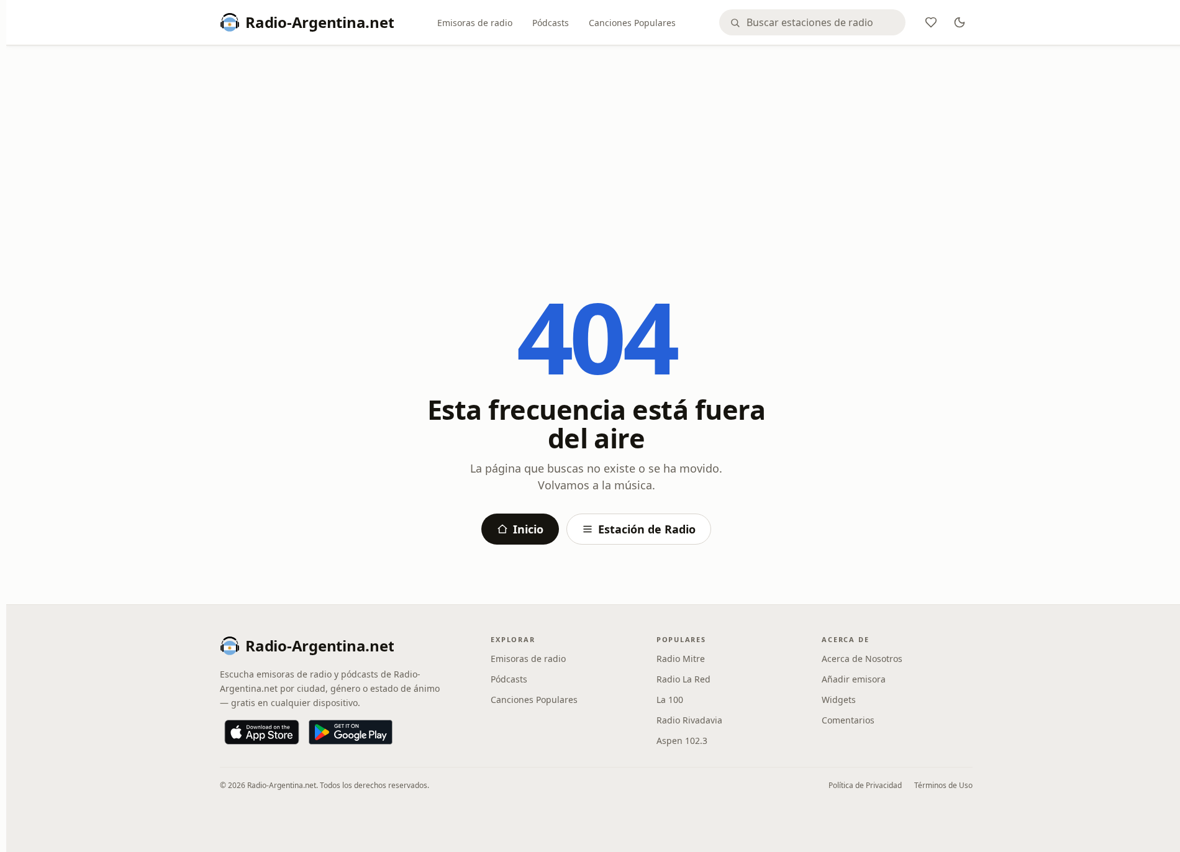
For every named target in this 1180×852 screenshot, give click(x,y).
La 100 (669, 699)
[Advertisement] (596, 147)
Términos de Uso (943, 785)
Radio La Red (683, 679)
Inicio (528, 529)
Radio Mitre (680, 658)
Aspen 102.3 (681, 740)
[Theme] (959, 22)
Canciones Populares (632, 23)
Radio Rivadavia (689, 720)
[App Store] (262, 732)
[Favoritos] (931, 22)
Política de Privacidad (865, 785)
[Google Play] (351, 732)
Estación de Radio (647, 529)
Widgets (839, 699)
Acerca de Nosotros (862, 658)
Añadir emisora (854, 679)
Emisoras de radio (474, 23)
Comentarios (848, 720)
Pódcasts (550, 23)
